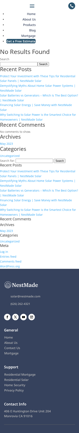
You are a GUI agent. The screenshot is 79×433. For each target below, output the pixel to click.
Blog (32, 30)
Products (29, 25)
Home (31, 14)
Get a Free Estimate (20, 41)
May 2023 (6, 144)
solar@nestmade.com (25, 296)
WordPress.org (10, 266)
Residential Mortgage (20, 374)
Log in (4, 252)
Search (4, 59)
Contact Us (12, 348)
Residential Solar (16, 380)
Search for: (7, 161)
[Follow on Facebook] (7, 317)
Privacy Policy (14, 390)
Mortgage (28, 36)
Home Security (14, 385)
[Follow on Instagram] (31, 317)
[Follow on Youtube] (23, 317)
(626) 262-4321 (20, 304)
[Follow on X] (15, 317)
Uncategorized (10, 156)
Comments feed (10, 261)
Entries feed (8, 256)
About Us (29, 19)
